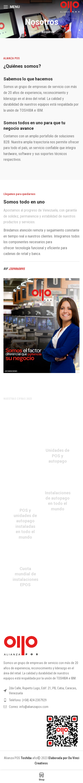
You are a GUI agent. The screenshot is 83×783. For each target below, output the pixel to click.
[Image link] (20, 645)
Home (33, 32)
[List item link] (41, 700)
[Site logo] (70, 6)
